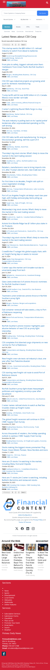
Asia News (16, 131)
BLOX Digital (32, 667)
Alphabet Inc (10, 275)
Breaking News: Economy (14, 441)
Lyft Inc (18, 161)
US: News (24, 131)
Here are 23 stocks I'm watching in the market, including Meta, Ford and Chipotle (22, 462)
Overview (7, 31)
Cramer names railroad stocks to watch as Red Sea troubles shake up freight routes (23, 406)
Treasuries (38, 31)
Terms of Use (39, 663)
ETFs (28, 27)
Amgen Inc (9, 455)
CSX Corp (33, 75)
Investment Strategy (33, 275)
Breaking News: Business (21, 75)
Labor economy (16, 103)
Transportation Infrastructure (23, 189)
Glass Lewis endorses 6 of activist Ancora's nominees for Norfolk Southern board (24, 282)
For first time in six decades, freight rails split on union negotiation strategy (22, 182)
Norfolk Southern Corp (29, 161)
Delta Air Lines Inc (12, 399)
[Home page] (16, 4)
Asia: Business (36, 289)
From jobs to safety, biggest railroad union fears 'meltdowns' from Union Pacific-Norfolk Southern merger (23, 67)
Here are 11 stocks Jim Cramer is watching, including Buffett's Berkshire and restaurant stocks (24, 478)
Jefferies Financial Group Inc (32, 103)
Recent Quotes (8, 19)
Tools (37, 27)
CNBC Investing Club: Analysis (16, 485)
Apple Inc (20, 217)
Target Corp (10, 203)
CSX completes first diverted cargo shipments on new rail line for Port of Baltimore (25, 343)
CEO (9, 145)
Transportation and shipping (15, 350)
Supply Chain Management (15, 259)
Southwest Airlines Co (13, 469)
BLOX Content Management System (17, 667)
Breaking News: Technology (34, 336)
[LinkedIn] (27, 528)
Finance (23, 455)
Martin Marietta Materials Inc (29, 245)
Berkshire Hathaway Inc (9, 487)
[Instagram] (33, 528)
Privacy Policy (38, 520)
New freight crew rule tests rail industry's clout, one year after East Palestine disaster (24, 359)
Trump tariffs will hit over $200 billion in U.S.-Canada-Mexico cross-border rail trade (24, 96)
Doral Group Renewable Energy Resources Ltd (21, 56)
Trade (8, 103)
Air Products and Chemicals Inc (16, 231)
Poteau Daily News (15, 663)
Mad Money (10, 89)
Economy (43, 441)
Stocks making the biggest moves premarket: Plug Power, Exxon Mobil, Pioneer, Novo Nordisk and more (25, 448)
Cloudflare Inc (10, 161)
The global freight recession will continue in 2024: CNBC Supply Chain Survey (23, 420)
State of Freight (20, 203)
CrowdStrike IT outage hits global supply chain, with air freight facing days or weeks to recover (24, 252)
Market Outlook (20, 114)
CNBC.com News (12, 60)
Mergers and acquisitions (27, 303)
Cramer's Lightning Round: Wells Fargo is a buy (22, 109)
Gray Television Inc (12, 245)
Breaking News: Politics (29, 175)
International (29, 31)
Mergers (9, 75)
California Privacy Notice (12, 665)
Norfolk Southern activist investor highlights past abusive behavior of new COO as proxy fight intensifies (23, 328)
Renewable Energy (8, 58)
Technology (20, 336)
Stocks (18, 27)
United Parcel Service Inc (27, 399)
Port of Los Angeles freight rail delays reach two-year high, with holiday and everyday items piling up (24, 196)
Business (15, 303)
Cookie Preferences (24, 665)
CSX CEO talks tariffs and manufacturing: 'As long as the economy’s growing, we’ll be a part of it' (24, 138)
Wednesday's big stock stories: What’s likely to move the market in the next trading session (24, 210)
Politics (19, 175)
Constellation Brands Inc (29, 469)
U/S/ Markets (17, 413)
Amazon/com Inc (21, 275)
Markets (7, 27)
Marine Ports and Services (14, 317)
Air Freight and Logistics (31, 441)
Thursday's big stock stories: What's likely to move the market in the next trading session (25, 238)
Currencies (20, 31)
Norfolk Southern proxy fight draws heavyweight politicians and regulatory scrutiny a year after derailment (23, 391)
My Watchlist (24, 19)
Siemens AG (19, 58)
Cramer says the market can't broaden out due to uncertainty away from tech (23, 268)
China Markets (10, 175)
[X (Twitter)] (16, 528)
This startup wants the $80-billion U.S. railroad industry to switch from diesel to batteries (22, 49)
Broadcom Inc (10, 217)
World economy (28, 427)
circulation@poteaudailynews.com (20, 648)
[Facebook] (22, 528)
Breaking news (11, 336)
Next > (24, 45)
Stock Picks (25, 89)
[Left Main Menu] (4, 2)
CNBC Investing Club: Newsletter (12, 471)
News (13, 31)
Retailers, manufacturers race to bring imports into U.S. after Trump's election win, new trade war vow (24, 168)
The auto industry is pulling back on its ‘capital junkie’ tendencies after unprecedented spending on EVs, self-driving (24, 123)
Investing (9, 413)
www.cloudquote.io (25, 515)
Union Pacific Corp (28, 413)
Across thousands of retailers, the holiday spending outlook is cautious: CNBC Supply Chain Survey (24, 434)
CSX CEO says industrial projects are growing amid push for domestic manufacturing (23, 82)
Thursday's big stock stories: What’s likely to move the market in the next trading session (25, 154)
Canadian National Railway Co (33, 217)
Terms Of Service (25, 522)
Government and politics (21, 366)
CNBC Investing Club (33, 485)
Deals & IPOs (32, 231)
